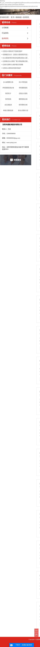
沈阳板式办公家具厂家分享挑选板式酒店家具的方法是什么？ (16, 61)
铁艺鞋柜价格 (23, 105)
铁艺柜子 (8, 93)
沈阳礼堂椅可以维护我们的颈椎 (13, 64)
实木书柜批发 (23, 82)
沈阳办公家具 (23, 93)
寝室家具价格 (23, 99)
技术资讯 (26, 17)
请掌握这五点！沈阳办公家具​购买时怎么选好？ (16, 54)
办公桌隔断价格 (8, 82)
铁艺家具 (8, 99)
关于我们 (13, 8)
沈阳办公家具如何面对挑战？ (12, 68)
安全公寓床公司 (23, 110)
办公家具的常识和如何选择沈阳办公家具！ (16, 58)
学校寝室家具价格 (8, 88)
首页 (1, 8)
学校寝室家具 (23, 88)
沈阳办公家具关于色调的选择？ (13, 51)
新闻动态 (19, 17)
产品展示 (26, 8)
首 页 (12, 17)
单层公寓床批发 (8, 110)
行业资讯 (5, 33)
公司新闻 (5, 28)
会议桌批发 (8, 105)
